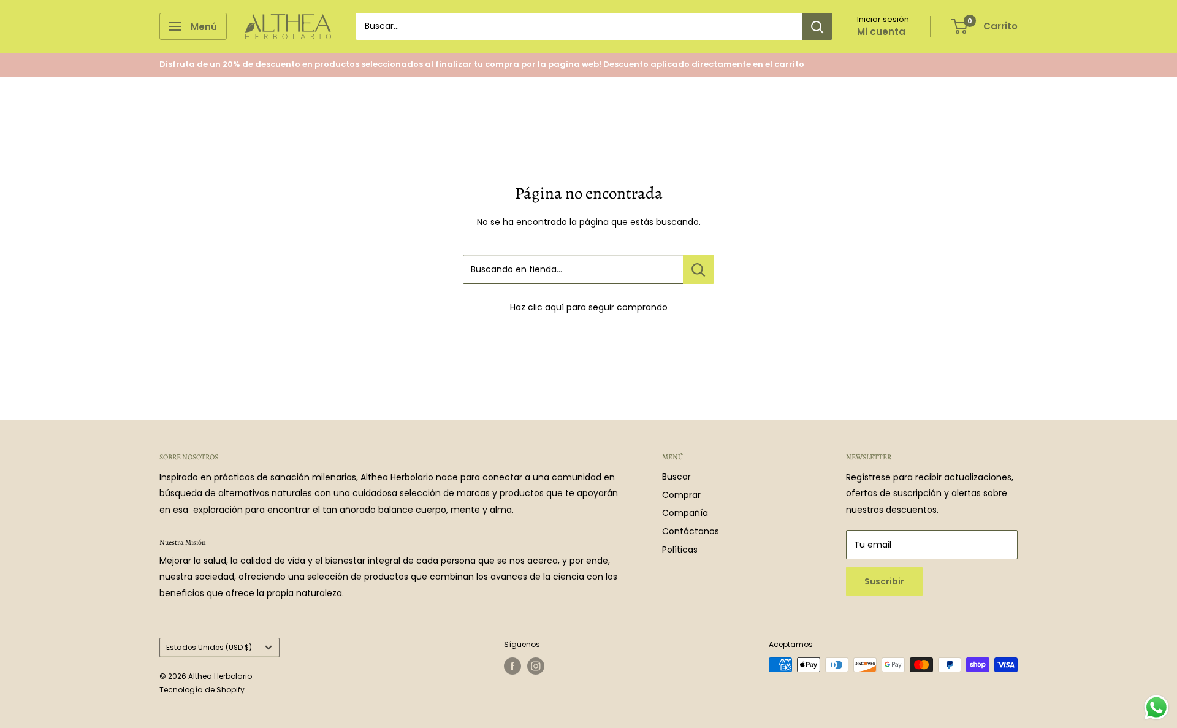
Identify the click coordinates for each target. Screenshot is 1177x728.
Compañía (685, 513)
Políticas (680, 549)
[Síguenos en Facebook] (512, 666)
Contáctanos (690, 531)
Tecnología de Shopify (202, 689)
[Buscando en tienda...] (698, 269)
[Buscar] (817, 26)
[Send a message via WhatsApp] (1156, 707)
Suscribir (884, 581)
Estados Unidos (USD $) (209, 648)
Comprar (681, 495)
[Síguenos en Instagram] (535, 666)
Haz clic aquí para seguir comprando (589, 307)
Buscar (676, 476)
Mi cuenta (881, 31)
